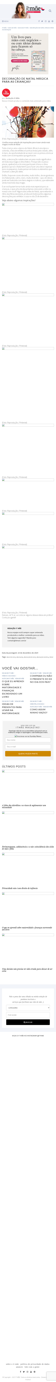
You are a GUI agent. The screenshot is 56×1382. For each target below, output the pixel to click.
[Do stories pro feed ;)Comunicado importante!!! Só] (28, 1046)
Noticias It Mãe (8, 678)
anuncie (19, 1367)
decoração (19, 657)
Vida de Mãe (19, 678)
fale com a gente (32, 1367)
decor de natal (11, 657)
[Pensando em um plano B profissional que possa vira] (28, 1231)
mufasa (28, 1379)
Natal (51, 657)
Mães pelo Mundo (37, 704)
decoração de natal (30, 657)
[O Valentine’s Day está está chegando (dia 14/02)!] (28, 1328)
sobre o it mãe (12, 1364)
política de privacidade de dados (35, 1364)
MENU (6, 21)
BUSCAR (28, 1022)
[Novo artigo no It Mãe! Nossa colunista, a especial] (28, 1153)
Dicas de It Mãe (8, 673)
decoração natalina (43, 657)
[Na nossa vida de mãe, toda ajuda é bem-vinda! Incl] (28, 1112)
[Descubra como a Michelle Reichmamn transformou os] (28, 1195)
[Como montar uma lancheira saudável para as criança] (28, 1075)
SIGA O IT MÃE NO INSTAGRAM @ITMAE (28, 1036)
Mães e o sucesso (8, 676)
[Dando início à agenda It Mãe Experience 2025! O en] (28, 1279)
